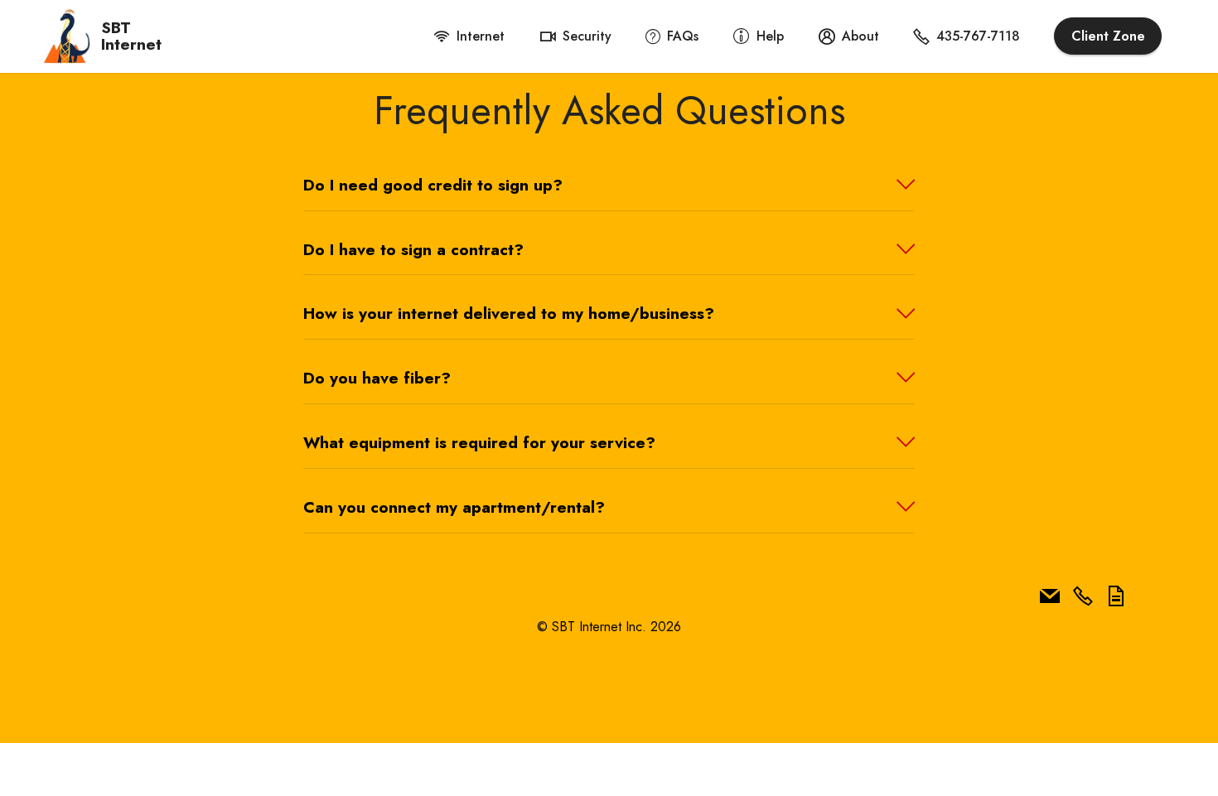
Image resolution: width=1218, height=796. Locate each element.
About (860, 36)
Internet (481, 36)
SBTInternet (131, 35)
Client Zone (1108, 36)
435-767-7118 (978, 36)
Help (770, 36)
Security (587, 36)
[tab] (609, 185)
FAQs (682, 36)
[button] (609, 185)
